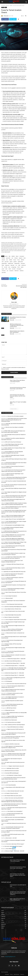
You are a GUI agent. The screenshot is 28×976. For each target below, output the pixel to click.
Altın (9, 256)
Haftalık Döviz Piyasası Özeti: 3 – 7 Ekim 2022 (16, 663)
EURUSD (10, 259)
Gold (2, 261)
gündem (15, 261)
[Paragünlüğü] (14, 939)
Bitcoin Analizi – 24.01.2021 (11, 838)
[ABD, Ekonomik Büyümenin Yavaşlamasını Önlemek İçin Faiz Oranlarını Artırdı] (5, 326)
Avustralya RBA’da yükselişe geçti (11, 773)
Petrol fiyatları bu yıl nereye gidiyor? (15, 811)
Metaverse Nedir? (9, 598)
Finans (18, 259)
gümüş (11, 261)
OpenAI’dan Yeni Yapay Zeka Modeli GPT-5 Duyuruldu (14, 571)
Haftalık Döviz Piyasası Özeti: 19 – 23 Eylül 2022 (14, 675)
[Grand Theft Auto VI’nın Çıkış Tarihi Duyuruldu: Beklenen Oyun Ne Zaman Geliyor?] (5, 396)
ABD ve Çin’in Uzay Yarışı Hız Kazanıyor (13, 441)
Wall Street (16, 270)
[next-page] (4, 338)
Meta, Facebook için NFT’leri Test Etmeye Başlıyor (15, 724)
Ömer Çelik (6, 15)
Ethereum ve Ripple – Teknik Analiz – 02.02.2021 (14, 851)
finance (14, 259)
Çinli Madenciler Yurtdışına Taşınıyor (14, 775)
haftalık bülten (17, 263)
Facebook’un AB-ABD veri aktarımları (12, 744)
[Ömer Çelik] (2, 16)
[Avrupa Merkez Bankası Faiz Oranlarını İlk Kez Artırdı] (5, 319)
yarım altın (4, 272)
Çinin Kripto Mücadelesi (11, 785)
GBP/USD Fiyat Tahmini (11, 708)
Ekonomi (7, 5)
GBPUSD (22, 259)
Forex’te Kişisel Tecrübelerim (11, 596)
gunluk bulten (4, 263)
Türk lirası (3, 270)
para (9, 267)
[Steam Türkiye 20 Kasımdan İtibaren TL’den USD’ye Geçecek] (5, 382)
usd (7, 270)
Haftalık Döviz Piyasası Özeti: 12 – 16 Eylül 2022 (14, 665)
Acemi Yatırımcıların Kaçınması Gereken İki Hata (16, 683)
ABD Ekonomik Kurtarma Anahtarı (12, 770)
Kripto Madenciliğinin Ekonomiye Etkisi (13, 614)
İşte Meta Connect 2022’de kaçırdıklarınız (13, 661)
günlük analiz (20, 261)
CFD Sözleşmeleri (8, 681)
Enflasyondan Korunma (9, 710)
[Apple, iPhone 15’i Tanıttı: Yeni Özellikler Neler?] (5, 404)
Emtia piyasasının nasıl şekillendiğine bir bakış (14, 525)
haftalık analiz (10, 263)
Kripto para (7, 265)
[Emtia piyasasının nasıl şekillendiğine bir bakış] (5, 887)
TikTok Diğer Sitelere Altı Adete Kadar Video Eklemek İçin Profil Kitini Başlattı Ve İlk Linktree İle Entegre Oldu (13, 669)
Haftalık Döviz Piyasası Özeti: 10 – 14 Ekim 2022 (14, 673)
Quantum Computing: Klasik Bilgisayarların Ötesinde (15, 606)
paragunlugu (13, 267)
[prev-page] (2, 338)
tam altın (13, 268)
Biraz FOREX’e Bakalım (10, 848)
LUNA (19, 265)
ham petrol (23, 263)
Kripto (3, 265)
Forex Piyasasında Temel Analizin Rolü (14, 604)
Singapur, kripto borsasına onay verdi (16, 766)
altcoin (6, 256)
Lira (16, 265)
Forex (6, 7)
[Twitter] (15, 965)
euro (7, 259)
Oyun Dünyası (4, 285)
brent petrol (22, 256)
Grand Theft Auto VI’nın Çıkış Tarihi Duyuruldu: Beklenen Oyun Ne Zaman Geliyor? (17, 396)
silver (6, 268)
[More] (18, 19)
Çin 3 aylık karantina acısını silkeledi (13, 722)
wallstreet (21, 270)
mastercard (23, 265)
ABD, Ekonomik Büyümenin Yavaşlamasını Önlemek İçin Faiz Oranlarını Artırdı (16, 325)
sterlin (10, 268)
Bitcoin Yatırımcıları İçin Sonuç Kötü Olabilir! (14, 798)
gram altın (7, 261)
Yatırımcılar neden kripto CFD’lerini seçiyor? (15, 844)
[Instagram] (12, 965)
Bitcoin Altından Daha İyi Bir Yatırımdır (16, 791)
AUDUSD (13, 256)
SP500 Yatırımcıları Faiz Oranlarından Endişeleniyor (15, 817)
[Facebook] (9, 965)
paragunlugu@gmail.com (10, 956)
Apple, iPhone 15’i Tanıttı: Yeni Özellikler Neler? (15, 519)
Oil (2, 267)
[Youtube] (19, 965)
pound (3, 268)
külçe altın (12, 265)
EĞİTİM (11, 5)
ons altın (5, 267)
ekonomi (3, 259)
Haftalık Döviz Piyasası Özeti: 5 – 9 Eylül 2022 (16, 658)
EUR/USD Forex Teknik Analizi (11, 720)
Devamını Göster (13, 408)
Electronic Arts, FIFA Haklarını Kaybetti (15, 416)
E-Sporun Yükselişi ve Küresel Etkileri (11, 617)
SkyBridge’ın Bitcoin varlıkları (13, 768)
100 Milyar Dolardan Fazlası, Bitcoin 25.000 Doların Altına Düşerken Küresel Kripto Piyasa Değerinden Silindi (13, 755)
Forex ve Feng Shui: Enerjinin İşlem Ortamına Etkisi (16, 619)
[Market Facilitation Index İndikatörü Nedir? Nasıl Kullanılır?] (5, 333)
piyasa (22, 267)
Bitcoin (17, 256)
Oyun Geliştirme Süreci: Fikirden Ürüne (13, 608)
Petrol (19, 267)
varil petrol (11, 270)
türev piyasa (19, 268)
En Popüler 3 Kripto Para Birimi (11, 793)
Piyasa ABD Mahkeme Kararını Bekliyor (15, 727)
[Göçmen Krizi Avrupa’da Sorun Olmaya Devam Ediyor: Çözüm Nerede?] (5, 389)
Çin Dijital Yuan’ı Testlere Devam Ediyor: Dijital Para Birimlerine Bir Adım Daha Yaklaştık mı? (18, 893)
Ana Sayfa (3, 5)
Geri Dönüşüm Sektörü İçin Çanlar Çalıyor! (13, 795)
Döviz (3, 321)
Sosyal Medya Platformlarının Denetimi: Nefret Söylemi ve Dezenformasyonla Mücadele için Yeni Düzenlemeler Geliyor (14, 420)
